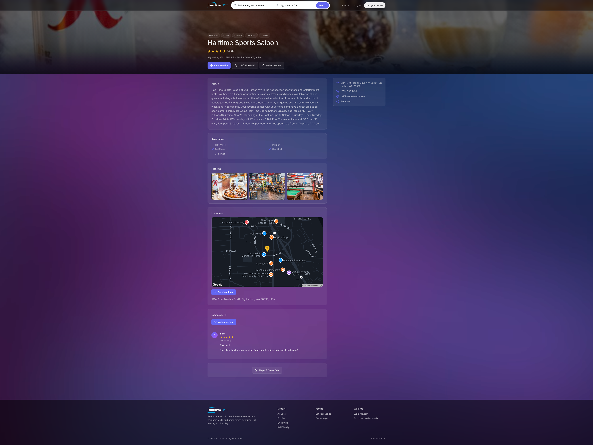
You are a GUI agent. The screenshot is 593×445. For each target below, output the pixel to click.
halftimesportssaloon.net (353, 96)
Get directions (225, 292)
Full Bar (281, 418)
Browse (345, 5)
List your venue (374, 5)
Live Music (283, 422)
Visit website (221, 65)
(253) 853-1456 (246, 65)
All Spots (282, 413)
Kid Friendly (283, 427)
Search (322, 5)
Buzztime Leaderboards (366, 418)
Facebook (346, 101)
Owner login (321, 418)
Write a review (273, 65)
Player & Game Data (269, 370)
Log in (357, 5)
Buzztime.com (361, 413)
